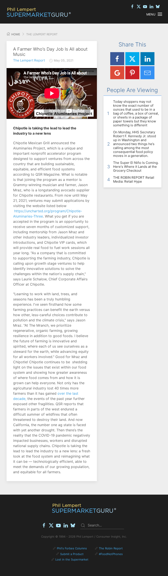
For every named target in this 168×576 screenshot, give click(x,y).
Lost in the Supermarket (71, 559)
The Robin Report (111, 548)
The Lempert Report (29, 60)
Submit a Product (72, 554)
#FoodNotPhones (111, 554)
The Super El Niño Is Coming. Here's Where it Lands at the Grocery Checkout (136, 167)
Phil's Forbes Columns (72, 548)
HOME (15, 34)
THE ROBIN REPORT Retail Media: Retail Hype (133, 179)
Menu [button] (150, 14)
